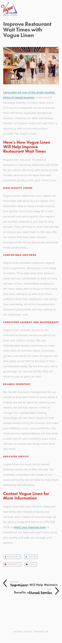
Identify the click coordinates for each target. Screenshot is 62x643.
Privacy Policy (23, 631)
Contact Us (41, 631)
